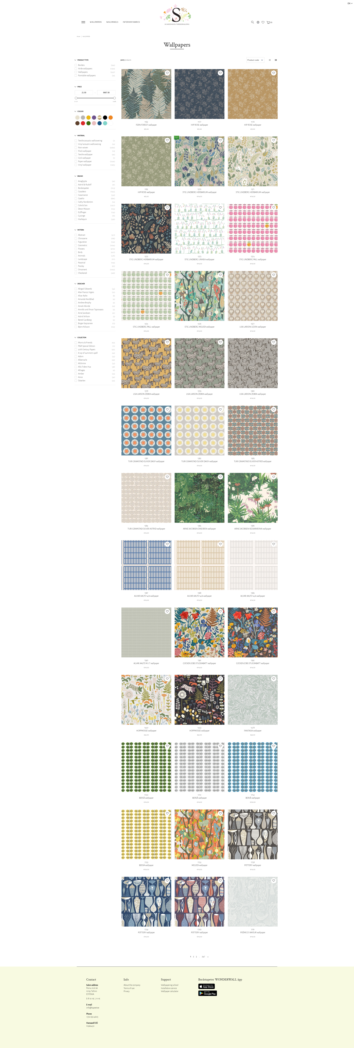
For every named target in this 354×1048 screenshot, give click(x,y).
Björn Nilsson (84, 327)
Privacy (127, 991)
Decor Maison (84, 209)
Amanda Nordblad (86, 299)
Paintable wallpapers (87, 75)
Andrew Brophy (84, 303)
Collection (81, 337)
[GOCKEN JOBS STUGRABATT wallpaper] (200, 632)
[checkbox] (77, 117)
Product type (82, 60)
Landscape (82, 259)
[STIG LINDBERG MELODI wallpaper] (200, 296)
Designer (81, 284)
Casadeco (82, 191)
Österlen (81, 381)
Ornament (82, 269)
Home (78, 36)
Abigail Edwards (85, 289)
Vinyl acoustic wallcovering (89, 144)
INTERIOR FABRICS (131, 22)
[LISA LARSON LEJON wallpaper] (253, 296)
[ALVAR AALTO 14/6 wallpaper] (146, 565)
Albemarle (82, 360)
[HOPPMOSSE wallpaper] (146, 700)
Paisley (81, 266)
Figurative (82, 242)
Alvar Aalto (82, 296)
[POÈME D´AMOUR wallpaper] (253, 902)
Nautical (81, 263)
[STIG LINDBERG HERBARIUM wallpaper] (200, 161)
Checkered (82, 273)
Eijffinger (82, 212)
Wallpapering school (169, 985)
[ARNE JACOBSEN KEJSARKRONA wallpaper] (253, 498)
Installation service (169, 988)
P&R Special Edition (86, 346)
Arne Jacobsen (84, 313)
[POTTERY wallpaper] (253, 834)
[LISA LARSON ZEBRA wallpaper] (146, 363)
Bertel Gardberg (85, 320)
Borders (81, 65)
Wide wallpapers (85, 68)
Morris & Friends (85, 342)
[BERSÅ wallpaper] (146, 767)
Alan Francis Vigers (86, 292)
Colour (80, 111)
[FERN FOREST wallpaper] (146, 94)
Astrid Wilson (84, 316)
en (349, 3)
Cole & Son (82, 205)
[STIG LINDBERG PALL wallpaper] (253, 229)
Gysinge (81, 216)
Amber (81, 374)
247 (203, 956)
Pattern (80, 230)
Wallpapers (96, 22)
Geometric (82, 245)
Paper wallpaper (85, 161)
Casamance (83, 195)
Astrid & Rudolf (84, 185)
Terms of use (129, 988)
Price (79, 87)
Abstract (81, 235)
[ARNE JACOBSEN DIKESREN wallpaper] (200, 498)
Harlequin (82, 219)
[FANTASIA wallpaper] (253, 700)
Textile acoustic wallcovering (90, 141)
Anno (80, 377)
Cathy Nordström (85, 202)
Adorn (80, 356)
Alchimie (82, 363)
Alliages (81, 370)
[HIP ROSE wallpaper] (200, 94)
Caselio (81, 198)
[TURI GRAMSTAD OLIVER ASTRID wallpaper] (253, 430)
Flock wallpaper (84, 151)
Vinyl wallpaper (84, 165)
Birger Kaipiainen (85, 323)
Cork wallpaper (84, 158)
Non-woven (83, 147)
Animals (81, 256)
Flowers (81, 249)
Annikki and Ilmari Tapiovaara (90, 309)
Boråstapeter (83, 188)
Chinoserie (82, 238)
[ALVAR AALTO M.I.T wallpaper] (146, 632)
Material (81, 136)
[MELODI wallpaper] (200, 834)
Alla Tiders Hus (84, 367)
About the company (132, 985)
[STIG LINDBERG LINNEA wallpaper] (200, 229)
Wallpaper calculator (169, 991)
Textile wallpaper (85, 154)
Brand (80, 176)
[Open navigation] (83, 22)
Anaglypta (82, 181)
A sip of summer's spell (88, 353)
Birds (80, 252)
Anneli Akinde (84, 306)
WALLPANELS (112, 22)
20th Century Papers (86, 349)
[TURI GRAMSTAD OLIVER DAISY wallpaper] (146, 430)
